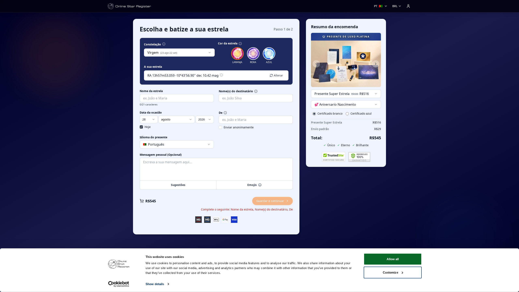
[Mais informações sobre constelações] (163, 44)
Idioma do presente (153, 137)
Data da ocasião (151, 112)
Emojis (252, 185)
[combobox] (179, 52)
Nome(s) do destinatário (236, 91)
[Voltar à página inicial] (129, 6)
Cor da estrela (227, 43)
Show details (155, 284)
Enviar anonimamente (239, 127)
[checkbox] (141, 127)
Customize (390, 272)
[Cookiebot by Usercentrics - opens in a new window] (118, 284)
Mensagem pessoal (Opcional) (161, 154)
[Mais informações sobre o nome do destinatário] (255, 91)
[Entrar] (408, 6)
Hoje (148, 127)
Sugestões (178, 185)
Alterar (278, 75)
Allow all (393, 259)
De (220, 112)
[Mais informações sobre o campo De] (225, 112)
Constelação (152, 44)
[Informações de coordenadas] (221, 75)
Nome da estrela (151, 91)
